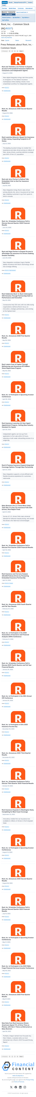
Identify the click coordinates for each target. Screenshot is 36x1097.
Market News (12, 8)
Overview (4, 8)
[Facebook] (16, 1087)
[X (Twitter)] (11, 1087)
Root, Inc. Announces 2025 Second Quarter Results (17, 880)
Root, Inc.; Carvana (9, 583)
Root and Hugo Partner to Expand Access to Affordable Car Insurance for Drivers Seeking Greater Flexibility (18, 253)
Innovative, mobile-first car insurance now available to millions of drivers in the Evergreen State (18, 821)
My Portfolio (5, 20)
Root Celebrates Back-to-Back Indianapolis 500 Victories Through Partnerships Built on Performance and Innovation (17, 296)
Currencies (21, 8)
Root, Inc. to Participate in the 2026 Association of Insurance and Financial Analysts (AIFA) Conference (15, 635)
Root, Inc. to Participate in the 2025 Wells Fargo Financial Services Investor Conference (18, 967)
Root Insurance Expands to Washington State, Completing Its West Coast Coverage (18, 811)
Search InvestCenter (21, 12)
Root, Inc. (7, 87)
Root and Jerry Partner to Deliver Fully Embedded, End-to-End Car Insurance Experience (15, 181)
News (17, 40)
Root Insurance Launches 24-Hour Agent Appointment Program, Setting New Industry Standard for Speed (17, 425)
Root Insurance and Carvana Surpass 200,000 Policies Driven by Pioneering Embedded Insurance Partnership (15, 576)
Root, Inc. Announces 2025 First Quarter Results (16, 995)
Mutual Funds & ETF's (20, 2)
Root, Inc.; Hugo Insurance (10, 270)
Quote (7, 40)
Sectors (30, 2)
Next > (21, 51)
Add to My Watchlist (6, 37)
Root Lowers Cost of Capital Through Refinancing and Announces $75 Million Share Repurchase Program (16, 366)
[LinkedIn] (20, 1087)
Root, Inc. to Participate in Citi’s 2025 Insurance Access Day (15, 725)
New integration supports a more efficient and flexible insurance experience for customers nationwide (18, 476)
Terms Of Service (19, 1082)
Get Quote (8, 14)
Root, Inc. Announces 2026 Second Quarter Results (17, 110)
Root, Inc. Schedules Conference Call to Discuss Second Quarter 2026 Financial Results (16, 223)
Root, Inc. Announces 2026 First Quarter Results (16, 337)
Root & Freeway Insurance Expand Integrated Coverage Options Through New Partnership (18, 466)
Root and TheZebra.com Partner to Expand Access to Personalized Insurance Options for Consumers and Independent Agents (18, 69)
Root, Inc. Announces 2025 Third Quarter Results (16, 754)
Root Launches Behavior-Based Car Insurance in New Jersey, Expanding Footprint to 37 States (18, 139)
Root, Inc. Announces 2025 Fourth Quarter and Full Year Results (16, 605)
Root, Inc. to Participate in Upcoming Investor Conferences (18, 396)
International (29, 8)
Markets (4, 2)
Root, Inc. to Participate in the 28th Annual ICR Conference (17, 697)
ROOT (9, 28)
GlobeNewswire (7, 90)
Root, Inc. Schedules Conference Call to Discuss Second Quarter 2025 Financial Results (16, 909)
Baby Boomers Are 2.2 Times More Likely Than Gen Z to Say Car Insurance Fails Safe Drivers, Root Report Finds (17, 507)
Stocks (11, 2)
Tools (3, 5)
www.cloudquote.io (18, 1075)
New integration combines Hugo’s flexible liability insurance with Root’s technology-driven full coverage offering (18, 264)
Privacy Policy (30, 1080)
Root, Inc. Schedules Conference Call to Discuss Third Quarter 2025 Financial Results (18, 782)
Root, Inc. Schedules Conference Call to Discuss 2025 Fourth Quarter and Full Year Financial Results (16, 665)
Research (28, 40)
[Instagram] (25, 1087)
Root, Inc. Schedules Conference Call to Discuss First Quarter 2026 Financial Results (17, 546)
